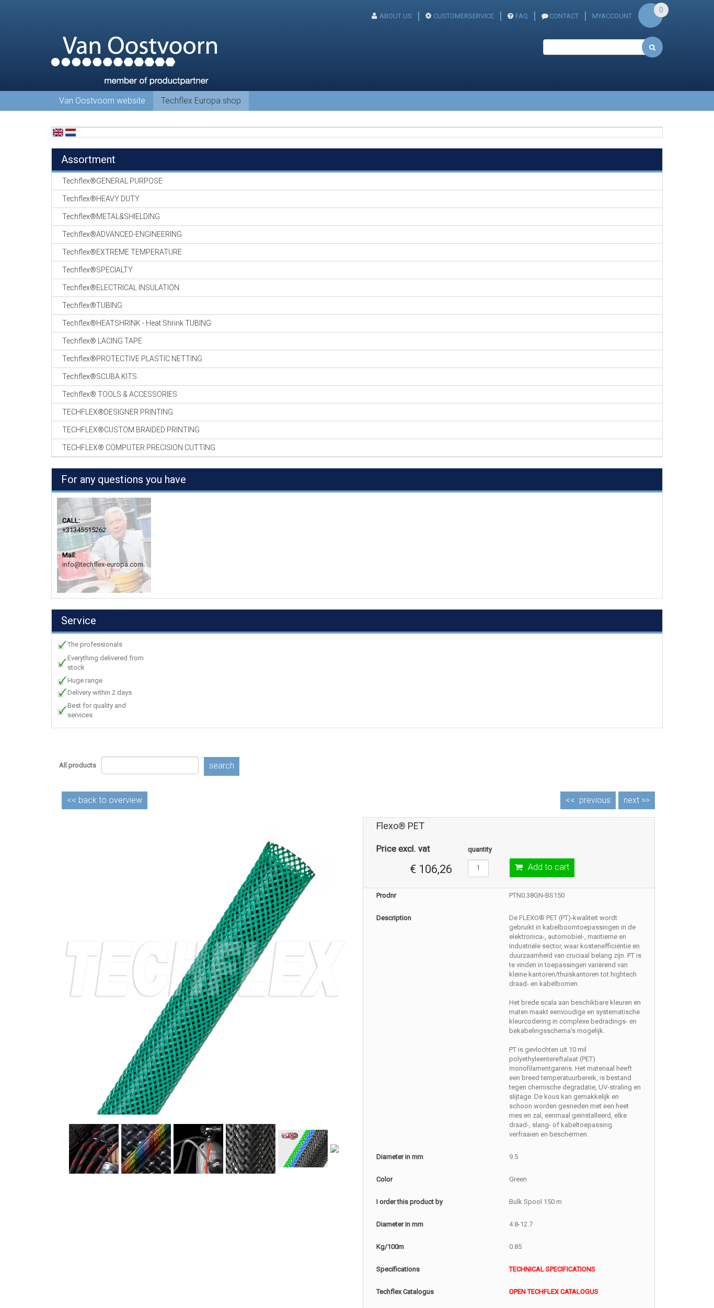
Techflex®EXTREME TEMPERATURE (122, 252)
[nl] (70, 132)
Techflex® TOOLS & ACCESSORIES (119, 394)
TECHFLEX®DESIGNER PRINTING (117, 412)
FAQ (521, 16)
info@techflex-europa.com (102, 564)
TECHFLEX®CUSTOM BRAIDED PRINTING (131, 430)
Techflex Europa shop (201, 101)
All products (77, 765)
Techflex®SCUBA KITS (99, 376)
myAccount (612, 16)
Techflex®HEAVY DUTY (101, 198)
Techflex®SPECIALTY (97, 270)
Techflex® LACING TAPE (102, 341)
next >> (637, 800)
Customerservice (463, 16)
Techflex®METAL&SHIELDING (111, 216)
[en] (58, 132)
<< (104, 800)
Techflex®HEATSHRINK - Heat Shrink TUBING (136, 323)
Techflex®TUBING (92, 305)
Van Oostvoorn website (102, 101)
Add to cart (548, 867)
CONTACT (564, 16)
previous (595, 800)
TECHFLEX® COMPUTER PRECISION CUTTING (138, 447)
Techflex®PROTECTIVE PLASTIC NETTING (132, 358)
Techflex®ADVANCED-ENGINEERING (122, 234)
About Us (395, 16)
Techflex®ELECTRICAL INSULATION (120, 287)
